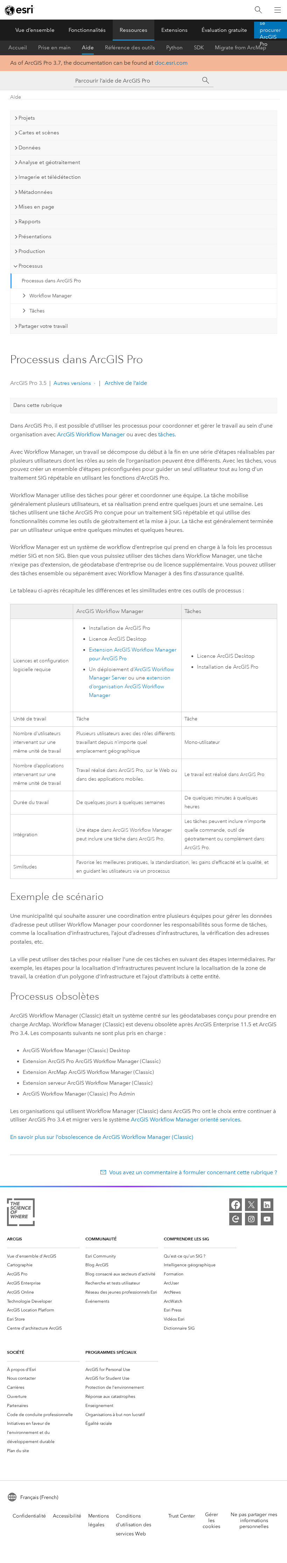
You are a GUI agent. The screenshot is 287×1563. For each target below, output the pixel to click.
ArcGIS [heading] (14, 1238)
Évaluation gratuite (224, 30)
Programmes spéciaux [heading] (110, 1352)
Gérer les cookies (211, 1520)
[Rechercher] (258, 10)
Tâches (36, 311)
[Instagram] (251, 1219)
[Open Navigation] (277, 10)
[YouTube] (267, 1219)
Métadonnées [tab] (35, 192)
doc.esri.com (171, 62)
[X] (251, 1204)
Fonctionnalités (87, 30)
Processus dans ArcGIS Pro (51, 281)
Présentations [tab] (35, 236)
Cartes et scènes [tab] (39, 132)
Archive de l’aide (125, 383)
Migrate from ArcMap (240, 47)
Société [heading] (15, 1352)
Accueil (17, 47)
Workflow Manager (50, 296)
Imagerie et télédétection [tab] (50, 177)
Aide (88, 47)
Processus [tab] (31, 266)
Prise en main (54, 47)
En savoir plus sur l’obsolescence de (101, 1137)
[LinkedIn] (267, 1204)
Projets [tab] (27, 118)
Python (174, 47)
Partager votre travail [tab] (43, 326)
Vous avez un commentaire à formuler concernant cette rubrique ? (193, 1172)
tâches (166, 434)
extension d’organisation (129, 687)
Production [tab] (32, 251)
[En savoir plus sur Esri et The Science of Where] (21, 1213)
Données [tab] (30, 148)
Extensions (174, 30)
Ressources (133, 30)
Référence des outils (130, 47)
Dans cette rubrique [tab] (37, 405)
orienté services (185, 1119)
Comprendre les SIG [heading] (186, 1238)
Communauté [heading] (101, 1238)
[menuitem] (43, 1256)
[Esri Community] (235, 1219)
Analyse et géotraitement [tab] (49, 162)
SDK (199, 47)
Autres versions (72, 383)
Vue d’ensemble (35, 30)
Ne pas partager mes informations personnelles (254, 1520)
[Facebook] (235, 1204)
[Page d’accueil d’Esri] (19, 10)
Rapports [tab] (30, 221)
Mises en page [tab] (36, 207)
